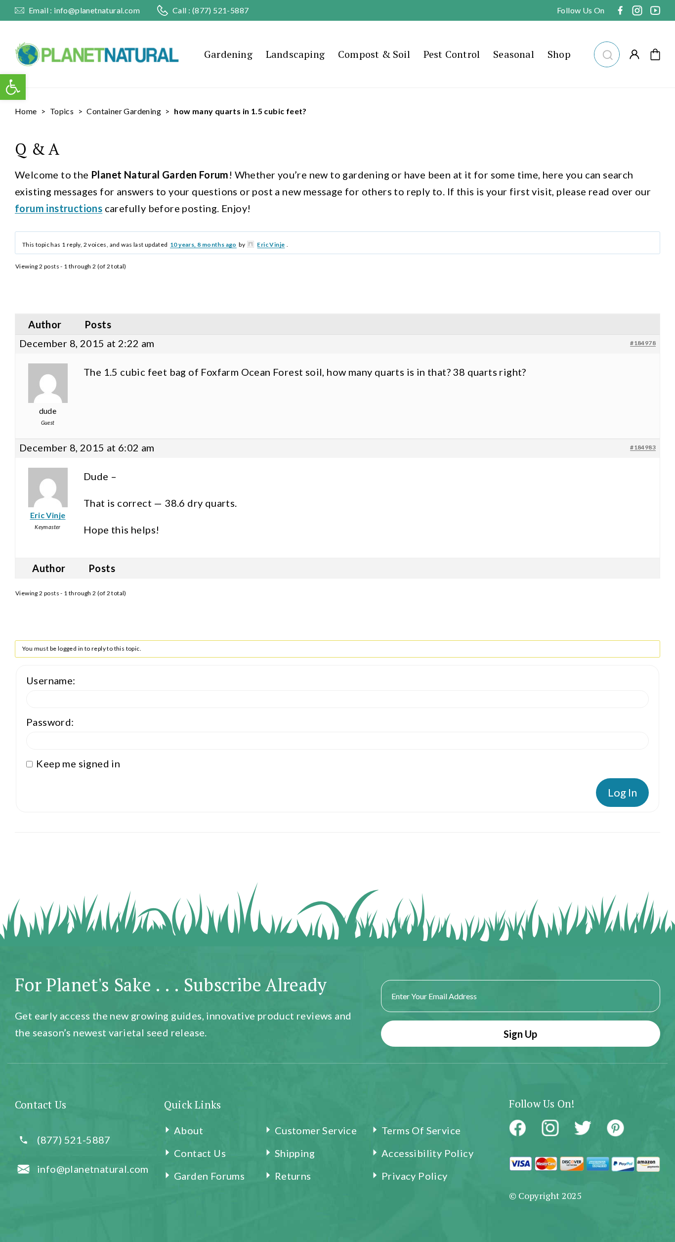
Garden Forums (209, 1176)
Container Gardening (123, 111)
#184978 (643, 343)
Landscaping (295, 54)
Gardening (228, 54)
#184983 (643, 447)
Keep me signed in (78, 763)
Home (26, 111)
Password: (50, 722)
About (188, 1130)
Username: (51, 680)
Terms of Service (421, 1130)
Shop (559, 54)
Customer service (316, 1130)
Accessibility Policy (427, 1153)
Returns (293, 1176)
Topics (62, 111)
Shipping (295, 1153)
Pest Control (451, 54)
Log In (622, 792)
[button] (606, 53)
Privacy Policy (414, 1176)
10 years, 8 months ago (203, 244)
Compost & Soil (374, 54)
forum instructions (58, 208)
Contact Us (200, 1153)
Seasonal (513, 54)
